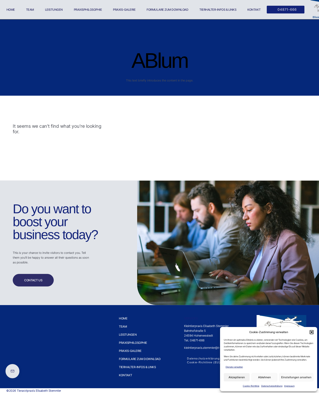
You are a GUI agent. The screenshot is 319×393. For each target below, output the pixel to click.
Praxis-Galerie (124, 9)
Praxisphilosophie (88, 9)
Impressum (289, 386)
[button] (311, 332)
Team (30, 9)
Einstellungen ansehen (296, 377)
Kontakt (254, 9)
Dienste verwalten (234, 367)
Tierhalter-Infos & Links (217, 9)
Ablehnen (264, 377)
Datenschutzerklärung (271, 386)
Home (10, 9)
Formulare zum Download (167, 9)
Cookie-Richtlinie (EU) (203, 362)
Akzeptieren (237, 377)
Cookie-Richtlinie (251, 386)
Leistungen (54, 9)
